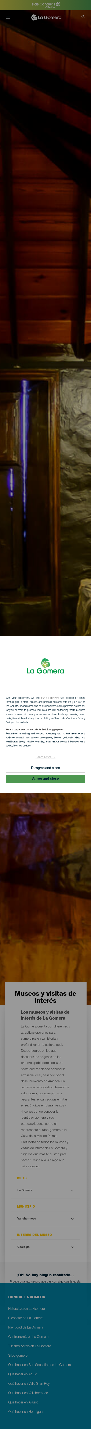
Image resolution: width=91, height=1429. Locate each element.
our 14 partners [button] (50, 698)
